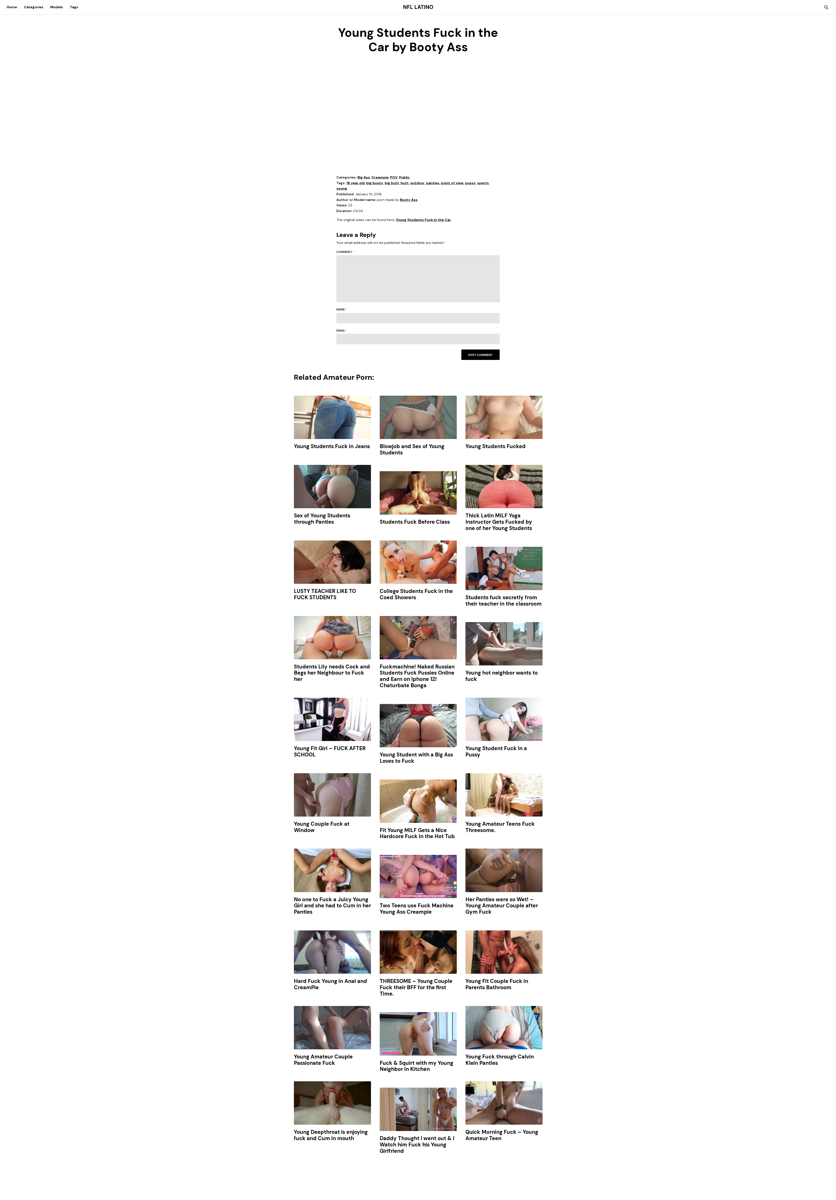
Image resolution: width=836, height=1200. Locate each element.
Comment (345, 252)
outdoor (417, 183)
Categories (33, 7)
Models (56, 7)
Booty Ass (409, 199)
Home (12, 7)
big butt (392, 183)
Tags (74, 7)
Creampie (380, 177)
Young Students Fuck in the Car (423, 220)
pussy (470, 183)
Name (341, 309)
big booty (374, 183)
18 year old (355, 183)
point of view (452, 183)
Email (341, 330)
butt (405, 183)
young (341, 188)
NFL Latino (418, 7)
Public (404, 177)
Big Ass (363, 177)
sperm (483, 183)
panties (432, 183)
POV (394, 177)
